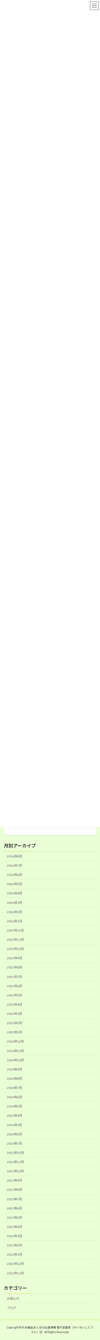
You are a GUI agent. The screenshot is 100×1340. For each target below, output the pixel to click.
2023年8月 (14, 1190)
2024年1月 (14, 1143)
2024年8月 (14, 1079)
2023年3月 (14, 1236)
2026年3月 (14, 903)
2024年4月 (14, 1116)
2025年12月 (15, 930)
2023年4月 (14, 1227)
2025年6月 (14, 986)
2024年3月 (14, 1125)
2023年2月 (14, 1245)
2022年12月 (15, 1264)
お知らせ (13, 1299)
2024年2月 (14, 1134)
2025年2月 (14, 1023)
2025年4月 (14, 1004)
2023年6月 (14, 1208)
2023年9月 (14, 1181)
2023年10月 (15, 1171)
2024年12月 (15, 1042)
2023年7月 (14, 1199)
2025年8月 (14, 967)
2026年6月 (14, 875)
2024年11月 (15, 1051)
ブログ (11, 1308)
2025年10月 (15, 949)
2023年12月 (15, 1153)
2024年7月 (14, 1088)
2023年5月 (14, 1217)
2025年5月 (14, 995)
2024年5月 (14, 1106)
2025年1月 (14, 1032)
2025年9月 (14, 958)
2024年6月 (14, 1097)
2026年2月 (14, 912)
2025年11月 (15, 940)
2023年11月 (15, 1162)
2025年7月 (14, 977)
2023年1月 (14, 1255)
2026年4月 (14, 893)
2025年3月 (14, 1014)
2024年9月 (14, 1069)
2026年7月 (14, 865)
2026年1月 (14, 921)
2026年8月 (14, 856)
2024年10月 (15, 1060)
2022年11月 (15, 1273)
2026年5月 (14, 884)
